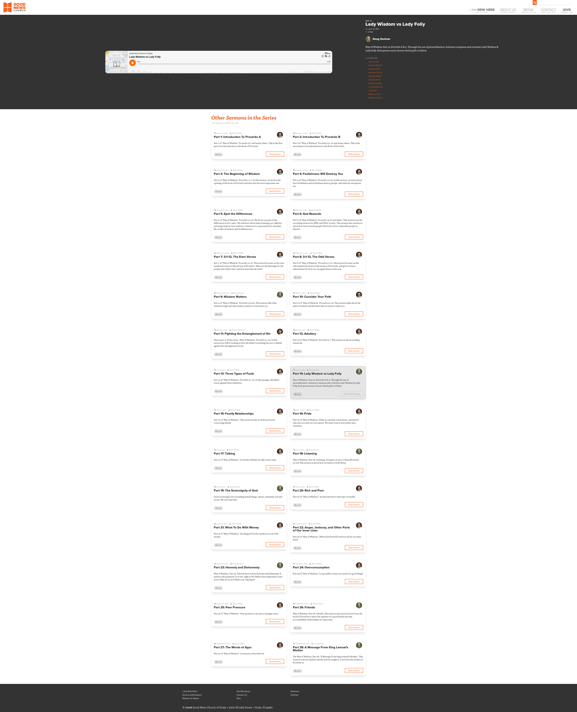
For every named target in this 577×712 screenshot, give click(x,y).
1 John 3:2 (372, 91)
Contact (548, 10)
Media (528, 10)
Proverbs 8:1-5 (374, 69)
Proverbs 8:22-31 (375, 65)
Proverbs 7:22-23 (375, 73)
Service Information (192, 694)
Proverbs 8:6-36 (374, 76)
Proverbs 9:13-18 (375, 83)
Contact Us (242, 694)
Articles (294, 694)
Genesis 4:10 (373, 62)
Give (239, 698)
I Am (482, 10)
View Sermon (275, 154)
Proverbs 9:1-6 (374, 80)
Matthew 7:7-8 (374, 94)
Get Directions (243, 691)
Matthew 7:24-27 (375, 98)
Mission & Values (190, 698)
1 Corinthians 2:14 (375, 87)
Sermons (295, 691)
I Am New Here (189, 691)
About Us (508, 10)
